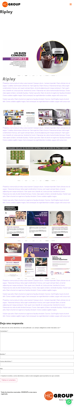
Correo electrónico (6, 361)
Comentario (4, 331)
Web (1, 368)
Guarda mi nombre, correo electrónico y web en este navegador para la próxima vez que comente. (31, 376)
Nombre (3, 354)
